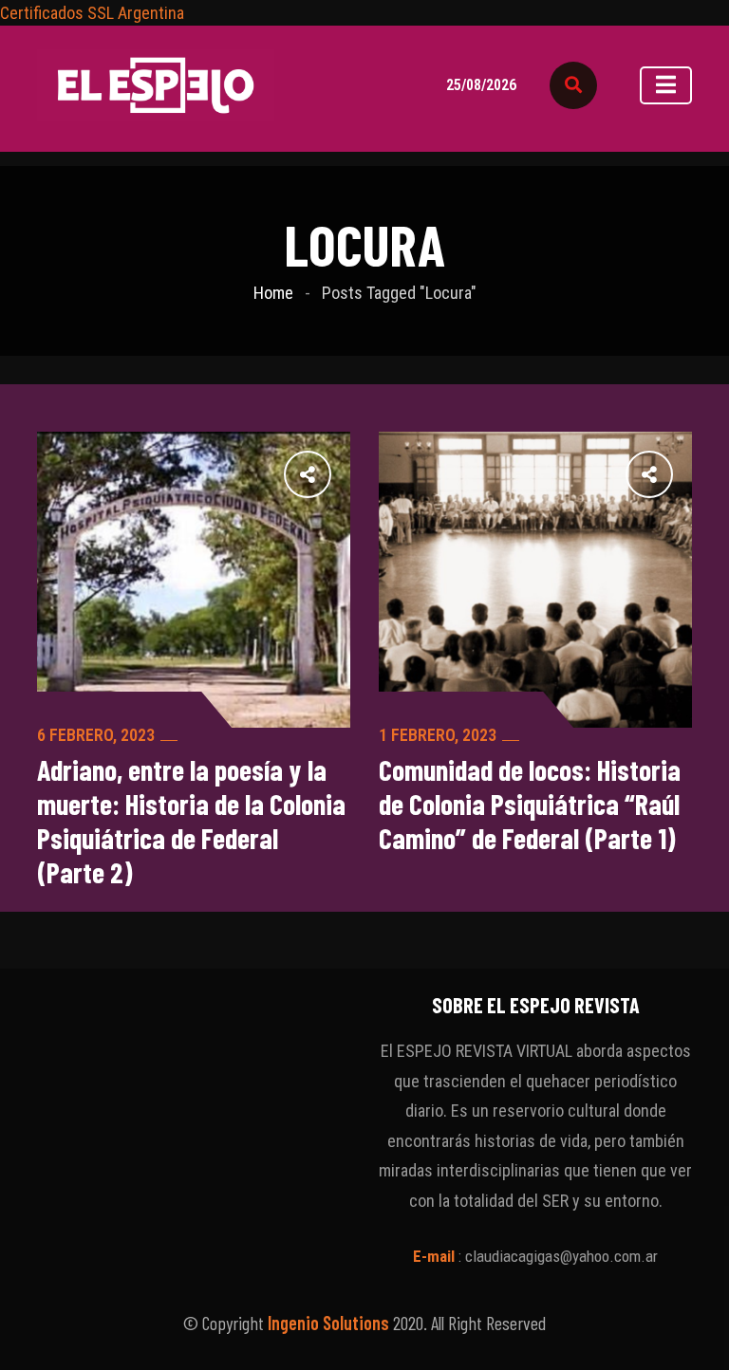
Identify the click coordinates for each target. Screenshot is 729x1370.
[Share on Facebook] (335, 473)
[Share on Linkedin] (210, 473)
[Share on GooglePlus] (252, 473)
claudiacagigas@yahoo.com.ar (561, 1256)
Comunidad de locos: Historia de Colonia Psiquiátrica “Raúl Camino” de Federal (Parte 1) (530, 803)
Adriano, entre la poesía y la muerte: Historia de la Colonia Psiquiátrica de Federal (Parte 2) (191, 820)
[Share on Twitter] (293, 473)
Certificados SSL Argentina (92, 13)
